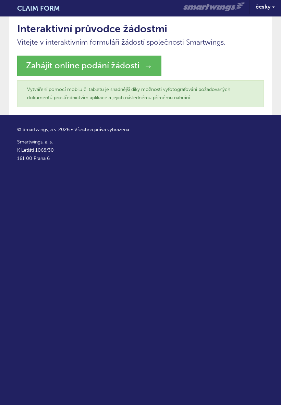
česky (264, 6)
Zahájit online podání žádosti (82, 65)
